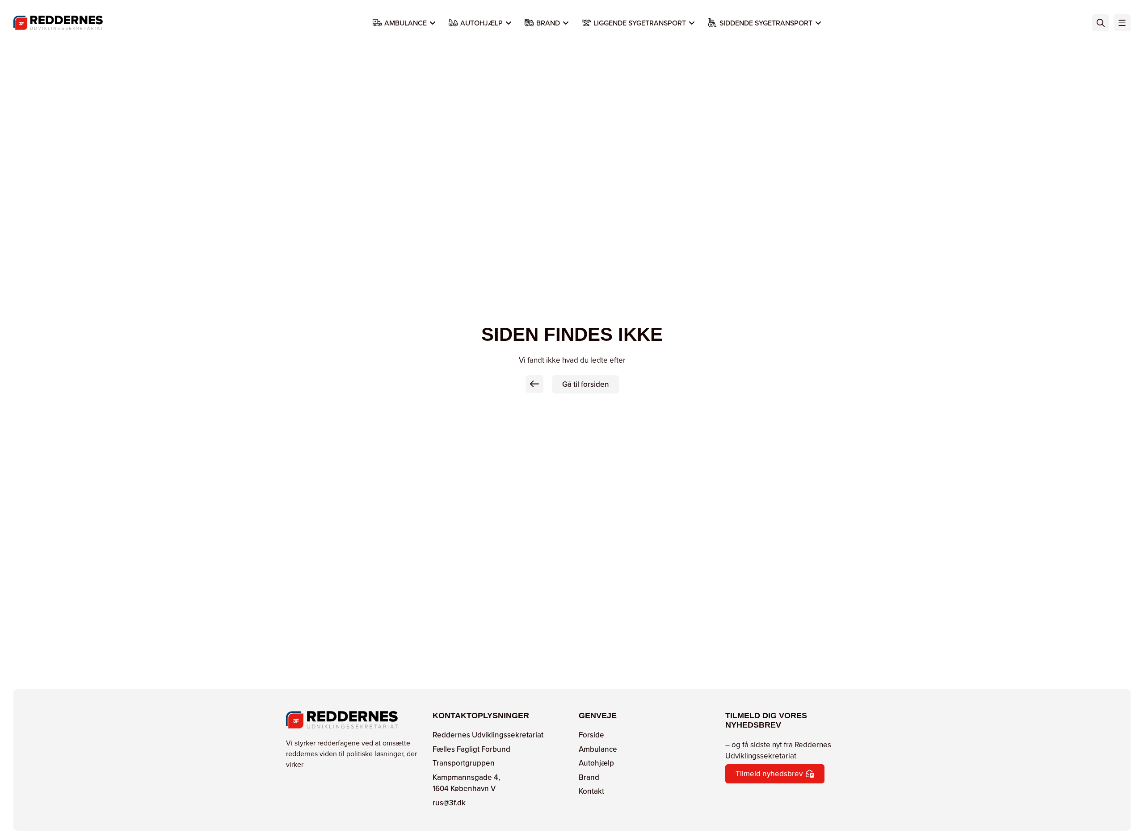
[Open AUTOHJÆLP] (508, 22)
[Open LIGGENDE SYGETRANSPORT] (691, 22)
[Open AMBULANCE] (432, 22)
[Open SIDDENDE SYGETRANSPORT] (818, 22)
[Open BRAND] (565, 22)
